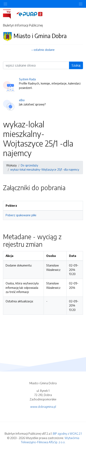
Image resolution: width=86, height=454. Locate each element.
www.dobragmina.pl (43, 406)
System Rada (27, 79)
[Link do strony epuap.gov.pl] (29, 14)
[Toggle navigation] (80, 4)
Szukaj (76, 65)
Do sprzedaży (29, 165)
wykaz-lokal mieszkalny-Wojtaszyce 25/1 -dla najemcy (44, 169)
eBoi (22, 100)
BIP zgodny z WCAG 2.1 (67, 433)
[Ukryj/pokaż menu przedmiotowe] (5, 4)
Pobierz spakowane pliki (21, 215)
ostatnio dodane (44, 49)
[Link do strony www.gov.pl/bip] (9, 14)
